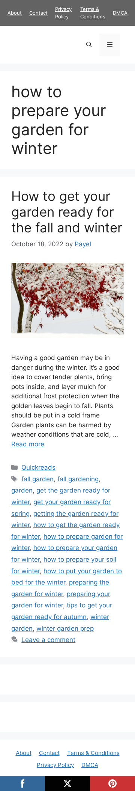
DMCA (120, 13)
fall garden (37, 479)
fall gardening (78, 479)
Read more (27, 444)
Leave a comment (48, 639)
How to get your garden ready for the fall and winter (66, 211)
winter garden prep (65, 628)
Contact (38, 13)
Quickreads (38, 467)
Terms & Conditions (93, 752)
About (15, 13)
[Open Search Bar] (89, 44)
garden (22, 490)
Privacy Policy (55, 764)
